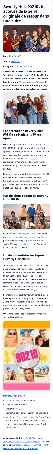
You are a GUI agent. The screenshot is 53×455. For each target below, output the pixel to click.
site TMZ (33, 158)
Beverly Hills (18, 408)
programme (28, 240)
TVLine (12, 265)
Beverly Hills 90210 (14, 395)
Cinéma (18, 66)
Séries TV (28, 66)
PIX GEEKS (15, 61)
